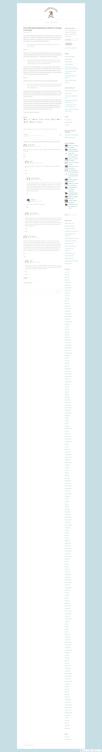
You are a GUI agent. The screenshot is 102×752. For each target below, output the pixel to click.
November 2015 (68, 488)
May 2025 (67, 300)
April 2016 (67, 475)
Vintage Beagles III (69, 64)
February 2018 (68, 436)
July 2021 (67, 418)
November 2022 (68, 376)
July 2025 (67, 295)
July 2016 (67, 467)
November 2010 (68, 644)
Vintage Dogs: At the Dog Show (71, 231)
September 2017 (68, 441)
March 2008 (67, 728)
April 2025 (67, 303)
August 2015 (67, 496)
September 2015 (68, 493)
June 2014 (67, 532)
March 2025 (67, 306)
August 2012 (67, 590)
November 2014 (68, 519)
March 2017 (67, 449)
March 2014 (67, 540)
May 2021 (67, 423)
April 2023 (67, 363)
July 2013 (67, 561)
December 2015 (68, 485)
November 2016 (68, 457)
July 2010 (67, 655)
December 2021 (68, 405)
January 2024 (67, 342)
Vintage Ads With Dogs (70, 253)
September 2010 (68, 650)
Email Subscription (70, 28)
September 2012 (68, 587)
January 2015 (67, 514)
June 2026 (67, 272)
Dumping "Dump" (68, 93)
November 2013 (68, 551)
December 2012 (68, 579)
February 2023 (68, 368)
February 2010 (68, 668)
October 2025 (67, 290)
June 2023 (67, 360)
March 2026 (67, 280)
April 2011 (67, 631)
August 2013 (67, 558)
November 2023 (68, 347)
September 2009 (68, 681)
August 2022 (67, 384)
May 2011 (67, 629)
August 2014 (67, 527)
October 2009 (68, 678)
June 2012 (67, 595)
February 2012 (68, 605)
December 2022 (68, 373)
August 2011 (67, 621)
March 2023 (67, 366)
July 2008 (67, 717)
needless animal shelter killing (49, 129)
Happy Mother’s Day (72, 194)
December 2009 (68, 673)
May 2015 (67, 504)
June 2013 (67, 564)
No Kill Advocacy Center (70, 137)
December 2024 (68, 313)
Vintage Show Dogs (69, 258)
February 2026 (68, 282)
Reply (24, 156)
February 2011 (68, 637)
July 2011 (67, 624)
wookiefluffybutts (72, 149)
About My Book (53, 22)
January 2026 (67, 285)
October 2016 (67, 459)
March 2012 (67, 603)
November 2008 (68, 707)
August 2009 (67, 684)
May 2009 (67, 691)
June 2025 (67, 298)
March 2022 (67, 397)
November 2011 (68, 613)
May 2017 (67, 444)
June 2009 (67, 689)
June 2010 (67, 658)
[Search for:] (70, 214)
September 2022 (68, 381)
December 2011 (68, 611)
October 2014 (67, 522)
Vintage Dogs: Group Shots (70, 240)
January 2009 (68, 702)
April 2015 (67, 506)
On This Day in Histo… (73, 174)
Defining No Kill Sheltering (71, 90)
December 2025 (68, 287)
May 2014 (67, 535)
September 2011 (68, 618)
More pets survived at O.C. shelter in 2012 (34, 39)
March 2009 (67, 697)
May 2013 (67, 566)
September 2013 (68, 556)
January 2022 (67, 402)
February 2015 (68, 512)
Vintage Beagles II (69, 61)
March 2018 (67, 433)
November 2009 (68, 676)
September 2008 (68, 712)
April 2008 (67, 725)
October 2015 (67, 491)
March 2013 (67, 571)
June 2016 (67, 470)
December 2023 (68, 345)
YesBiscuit (33, 199)
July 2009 (67, 686)
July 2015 (67, 498)
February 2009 (68, 699)
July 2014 (67, 530)
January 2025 (67, 311)
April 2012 (67, 600)
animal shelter (31, 129)
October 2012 (67, 585)
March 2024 (67, 337)
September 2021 (68, 412)
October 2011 (67, 616)
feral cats (38, 129)
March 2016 (67, 478)
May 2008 (67, 723)
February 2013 (68, 574)
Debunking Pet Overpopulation (71, 134)
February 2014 (68, 543)
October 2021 (67, 410)
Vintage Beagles (68, 59)
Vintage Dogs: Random (73, 151)
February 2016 (68, 480)
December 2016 (68, 454)
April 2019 (67, 426)
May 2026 (67, 274)
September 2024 (68, 321)
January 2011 (67, 639)
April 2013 (67, 569)
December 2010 (68, 642)
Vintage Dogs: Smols (69, 255)
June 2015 (67, 501)
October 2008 (68, 710)
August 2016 (67, 465)
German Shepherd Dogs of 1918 (71, 261)
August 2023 (67, 355)
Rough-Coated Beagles (70, 56)
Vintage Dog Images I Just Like (71, 238)
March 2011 (67, 634)
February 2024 (68, 339)
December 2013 (68, 548)
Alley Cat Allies (68, 119)
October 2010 (67, 647)
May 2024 (67, 332)
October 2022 (67, 379)
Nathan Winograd (68, 122)
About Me (47, 22)
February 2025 (68, 308)
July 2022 (67, 386)
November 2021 (68, 407)
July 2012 (67, 592)
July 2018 (67, 431)
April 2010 (67, 663)
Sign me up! (68, 43)
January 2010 (67, 671)
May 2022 (67, 392)
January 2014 (67, 545)
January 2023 (67, 371)
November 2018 (68, 428)
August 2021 (67, 415)
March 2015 (67, 509)
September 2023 (68, 353)
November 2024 (68, 316)
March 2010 (67, 665)
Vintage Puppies (68, 263)
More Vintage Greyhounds (70, 246)
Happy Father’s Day (69, 223)
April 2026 (67, 277)
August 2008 (67, 715)
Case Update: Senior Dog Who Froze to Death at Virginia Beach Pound (32, 135)
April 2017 (67, 446)
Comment (58, 291)
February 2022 (68, 399)
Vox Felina (67, 124)
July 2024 (67, 326)
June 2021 (67, 420)
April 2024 (67, 334)
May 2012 (67, 598)
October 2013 (67, 553)
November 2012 (68, 582)
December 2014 (68, 517)
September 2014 (68, 525)
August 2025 (67, 293)
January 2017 (67, 452)
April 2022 (67, 394)
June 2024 (67, 329)
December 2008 (68, 704)
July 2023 (67, 358)
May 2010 (67, 660)
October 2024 (67, 319)
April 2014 (67, 538)
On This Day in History (73, 172)
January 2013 (67, 577)
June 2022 (67, 389)
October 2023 (67, 350)
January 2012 (67, 608)
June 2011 (67, 626)
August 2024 (67, 324)
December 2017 (68, 439)
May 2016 (67, 472)
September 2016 (68, 462)
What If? (60, 135)
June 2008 (67, 720)
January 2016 (67, 483)
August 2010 (67, 652)
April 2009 (67, 694)
